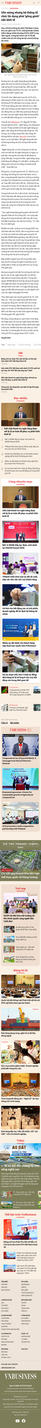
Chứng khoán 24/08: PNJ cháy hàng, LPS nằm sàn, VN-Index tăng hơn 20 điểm (20, 692)
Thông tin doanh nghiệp (10, 1329)
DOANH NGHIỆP (6, 1315)
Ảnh (5, 844)
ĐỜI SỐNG (4, 1349)
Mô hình (4, 1339)
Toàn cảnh (25, 1308)
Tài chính (4, 8)
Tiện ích (24, 1311)
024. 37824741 (13, 1364)
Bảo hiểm (14, 723)
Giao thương (6, 1324)
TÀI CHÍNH (24, 1281)
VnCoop (20, 888)
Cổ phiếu (4, 1305)
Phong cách (6, 1357)
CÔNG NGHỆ (25, 1315)
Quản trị (4, 1326)
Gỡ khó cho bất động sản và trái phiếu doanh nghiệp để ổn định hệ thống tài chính (21, 455)
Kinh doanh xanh (7, 1342)
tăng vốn (23, 136)
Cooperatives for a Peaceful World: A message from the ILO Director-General (19, 761)
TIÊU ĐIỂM (4, 1281)
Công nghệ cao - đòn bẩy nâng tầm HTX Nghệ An (25, 948)
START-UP (24, 1333)
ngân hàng (11, 345)
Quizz (20, 848)
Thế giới (4, 1287)
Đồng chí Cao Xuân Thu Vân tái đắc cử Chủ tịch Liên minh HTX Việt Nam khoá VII (19, 360)
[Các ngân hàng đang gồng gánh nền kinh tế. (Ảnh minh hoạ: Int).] (20, 45)
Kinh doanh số (26, 1295)
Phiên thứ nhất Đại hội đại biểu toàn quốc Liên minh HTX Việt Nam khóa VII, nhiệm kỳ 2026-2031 (27, 1256)
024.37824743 (22, 1415)
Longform (33, 844)
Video (11, 844)
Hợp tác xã (5, 1336)
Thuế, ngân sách (27, 1293)
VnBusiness (15, 122)
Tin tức (23, 1303)
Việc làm (4, 1355)
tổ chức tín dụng (25, 345)
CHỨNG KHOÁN (6, 1300)
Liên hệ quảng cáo (8, 1368)
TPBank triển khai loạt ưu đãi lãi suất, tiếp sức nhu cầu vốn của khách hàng (22, 447)
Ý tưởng (24, 1339)
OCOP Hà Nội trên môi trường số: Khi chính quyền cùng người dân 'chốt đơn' (19, 918)
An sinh (4, 1345)
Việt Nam (4, 1284)
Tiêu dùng (5, 1321)
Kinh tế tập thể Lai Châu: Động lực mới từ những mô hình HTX (25, 959)
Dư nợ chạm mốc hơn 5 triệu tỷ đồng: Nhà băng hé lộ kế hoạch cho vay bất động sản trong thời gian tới (22, 470)
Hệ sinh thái (25, 1342)
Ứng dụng (25, 1324)
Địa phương (5, 1290)
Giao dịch (5, 1308)
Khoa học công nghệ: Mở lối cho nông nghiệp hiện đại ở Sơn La (23, 1204)
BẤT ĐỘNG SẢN (26, 1300)
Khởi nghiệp (25, 1336)
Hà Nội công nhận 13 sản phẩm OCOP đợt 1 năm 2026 (26, 928)
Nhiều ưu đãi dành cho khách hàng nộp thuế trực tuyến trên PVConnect (21, 462)
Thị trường (5, 1318)
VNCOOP (24, 1349)
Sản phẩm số (26, 1321)
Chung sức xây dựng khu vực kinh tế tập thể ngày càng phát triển (20, 388)
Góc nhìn (4, 1311)
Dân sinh (4, 1352)
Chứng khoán (13, 687)
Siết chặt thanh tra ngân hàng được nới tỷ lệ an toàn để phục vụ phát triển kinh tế (19, 379)
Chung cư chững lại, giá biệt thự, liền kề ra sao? (18, 708)
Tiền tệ (4, 723)
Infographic (21, 844)
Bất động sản (13, 705)
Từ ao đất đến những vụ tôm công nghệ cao (26, 938)
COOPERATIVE (6, 1333)
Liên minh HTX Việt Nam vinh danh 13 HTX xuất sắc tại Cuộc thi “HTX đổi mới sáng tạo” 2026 (20, 369)
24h (2, 1303)
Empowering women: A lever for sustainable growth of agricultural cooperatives (17, 794)
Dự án (23, 1305)
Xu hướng (25, 1318)
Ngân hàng (14, 8)
